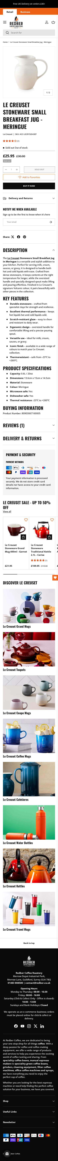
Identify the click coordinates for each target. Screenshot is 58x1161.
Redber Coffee (14, 1154)
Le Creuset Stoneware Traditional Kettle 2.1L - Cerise (41, 549)
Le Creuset (7, 134)
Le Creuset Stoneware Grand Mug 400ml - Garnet (16, 548)
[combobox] (29, 32)
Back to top (29, 943)
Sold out (39, 169)
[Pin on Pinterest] (25, 237)
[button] (53, 22)
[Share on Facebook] (19, 237)
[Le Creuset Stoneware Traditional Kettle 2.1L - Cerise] (42, 530)
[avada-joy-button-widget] (7, 1153)
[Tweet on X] (13, 237)
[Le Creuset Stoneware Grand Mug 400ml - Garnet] (16, 530)
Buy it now (29, 186)
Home (5, 42)
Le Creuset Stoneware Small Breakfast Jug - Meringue (30, 42)
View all (7, 511)
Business (25, 11)
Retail (10, 11)
